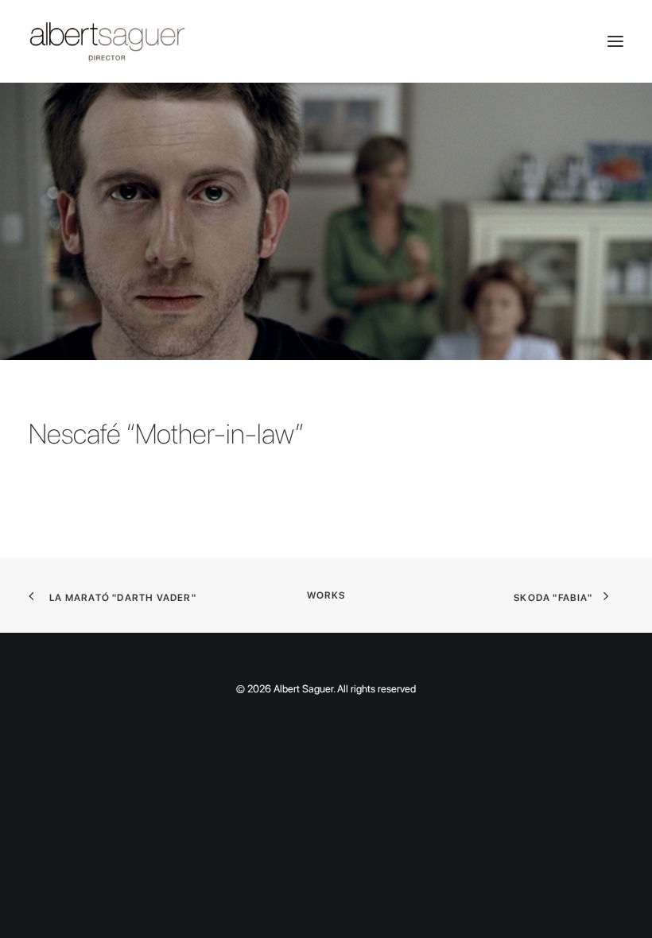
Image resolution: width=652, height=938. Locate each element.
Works (326, 595)
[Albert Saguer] (326, 41)
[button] (615, 41)
